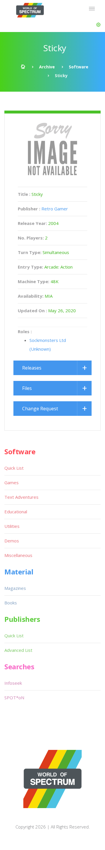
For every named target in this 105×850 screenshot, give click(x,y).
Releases (31, 368)
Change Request (40, 408)
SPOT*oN (14, 697)
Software (78, 67)
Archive (47, 67)
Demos (11, 541)
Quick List (14, 468)
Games (11, 482)
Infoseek (13, 683)
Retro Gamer (54, 209)
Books (10, 603)
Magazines (15, 588)
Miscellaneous (18, 555)
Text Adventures (21, 497)
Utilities (12, 526)
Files (27, 388)
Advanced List (18, 650)
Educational (15, 511)
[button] (98, 25)
